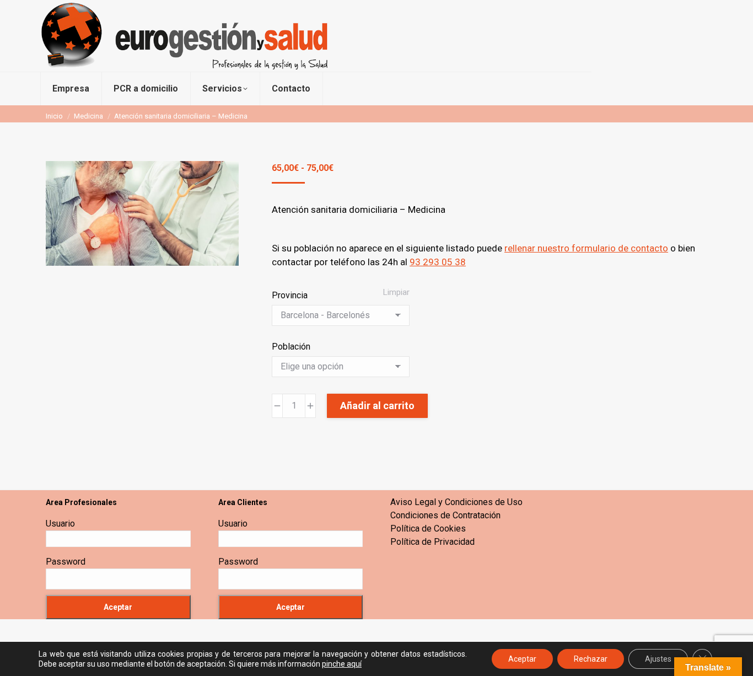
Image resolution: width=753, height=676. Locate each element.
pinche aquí (342, 663)
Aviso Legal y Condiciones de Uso (456, 502)
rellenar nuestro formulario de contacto (586, 248)
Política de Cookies (428, 528)
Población (291, 346)
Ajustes (658, 658)
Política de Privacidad (432, 541)
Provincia (290, 295)
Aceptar (522, 658)
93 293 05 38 (438, 261)
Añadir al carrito (377, 405)
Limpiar (396, 292)
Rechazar (590, 658)
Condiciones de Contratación (445, 515)
